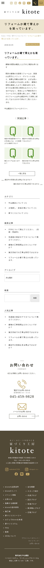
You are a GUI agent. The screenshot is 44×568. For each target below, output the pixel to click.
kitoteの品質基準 (12, 487)
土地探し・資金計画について (22, 208)
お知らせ (8, 499)
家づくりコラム (11, 524)
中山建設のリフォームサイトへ (15, 108)
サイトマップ (33, 541)
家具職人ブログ (34, 508)
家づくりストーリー (13, 515)
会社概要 (31, 487)
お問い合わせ (22, 416)
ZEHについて (10, 536)
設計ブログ (32, 500)
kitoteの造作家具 (12, 507)
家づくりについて (18, 213)
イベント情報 (10, 495)
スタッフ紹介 (33, 491)
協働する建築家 (11, 503)
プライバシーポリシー (30, 538)
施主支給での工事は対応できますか (24, 252)
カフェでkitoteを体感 (13, 520)
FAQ (7, 528)
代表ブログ (32, 495)
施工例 (7, 511)
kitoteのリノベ (11, 491)
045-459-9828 (22, 396)
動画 (7, 532)
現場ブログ (32, 504)
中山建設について (18, 203)
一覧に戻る (22, 173)
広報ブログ (32, 512)
